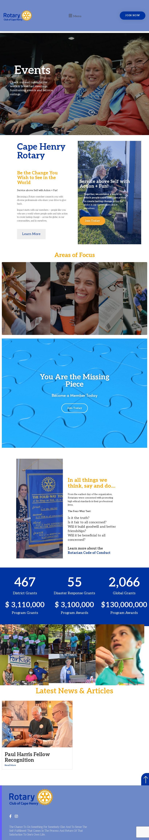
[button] (74, 15)
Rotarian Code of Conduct (89, 553)
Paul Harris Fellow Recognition (27, 757)
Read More (10, 765)
